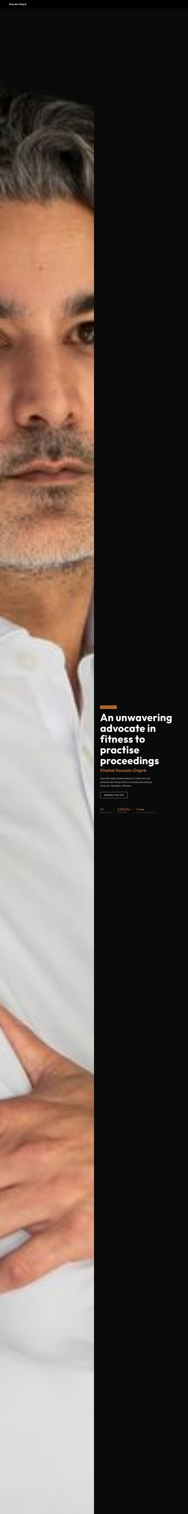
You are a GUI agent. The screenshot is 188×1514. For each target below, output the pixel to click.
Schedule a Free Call (114, 795)
